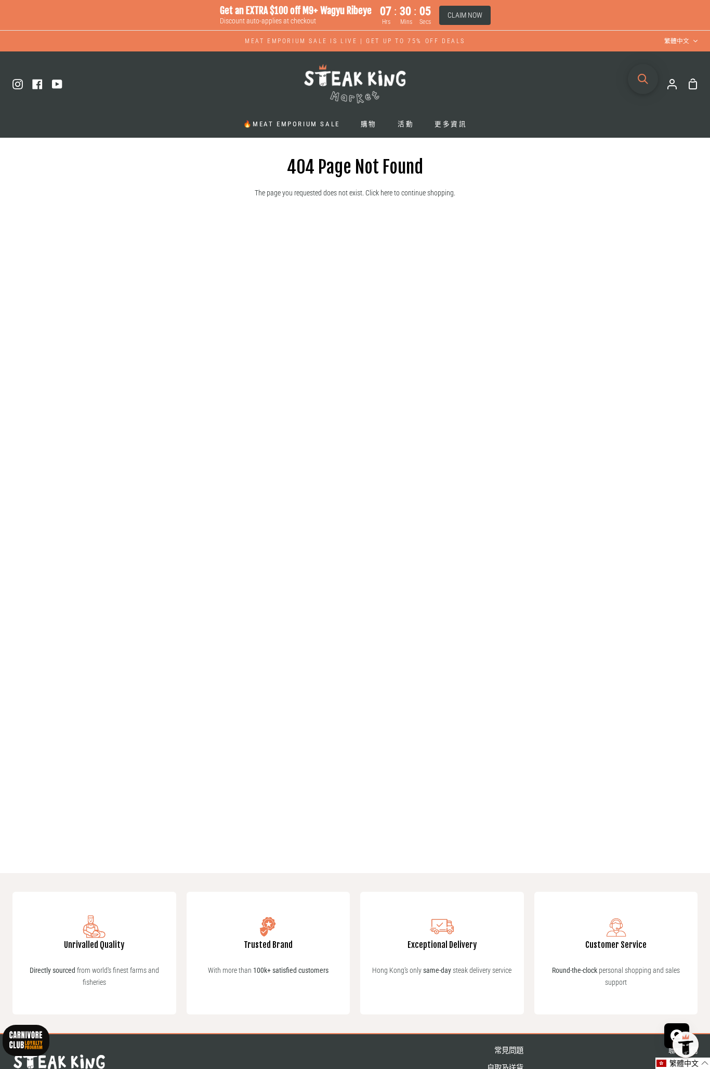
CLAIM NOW (465, 15)
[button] (682, 1063)
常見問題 (508, 1050)
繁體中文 (676, 41)
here (386, 193)
